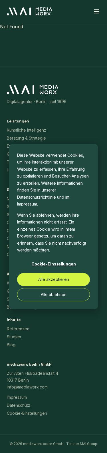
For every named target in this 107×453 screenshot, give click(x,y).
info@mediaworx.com (27, 386)
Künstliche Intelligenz (26, 130)
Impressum (27, 204)
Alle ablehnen (53, 294)
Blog (11, 344)
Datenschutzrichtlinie (36, 197)
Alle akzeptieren (53, 279)
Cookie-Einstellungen (53, 264)
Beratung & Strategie (26, 138)
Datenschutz (18, 405)
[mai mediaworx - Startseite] (29, 11)
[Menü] (96, 11)
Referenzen (18, 328)
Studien (14, 336)
